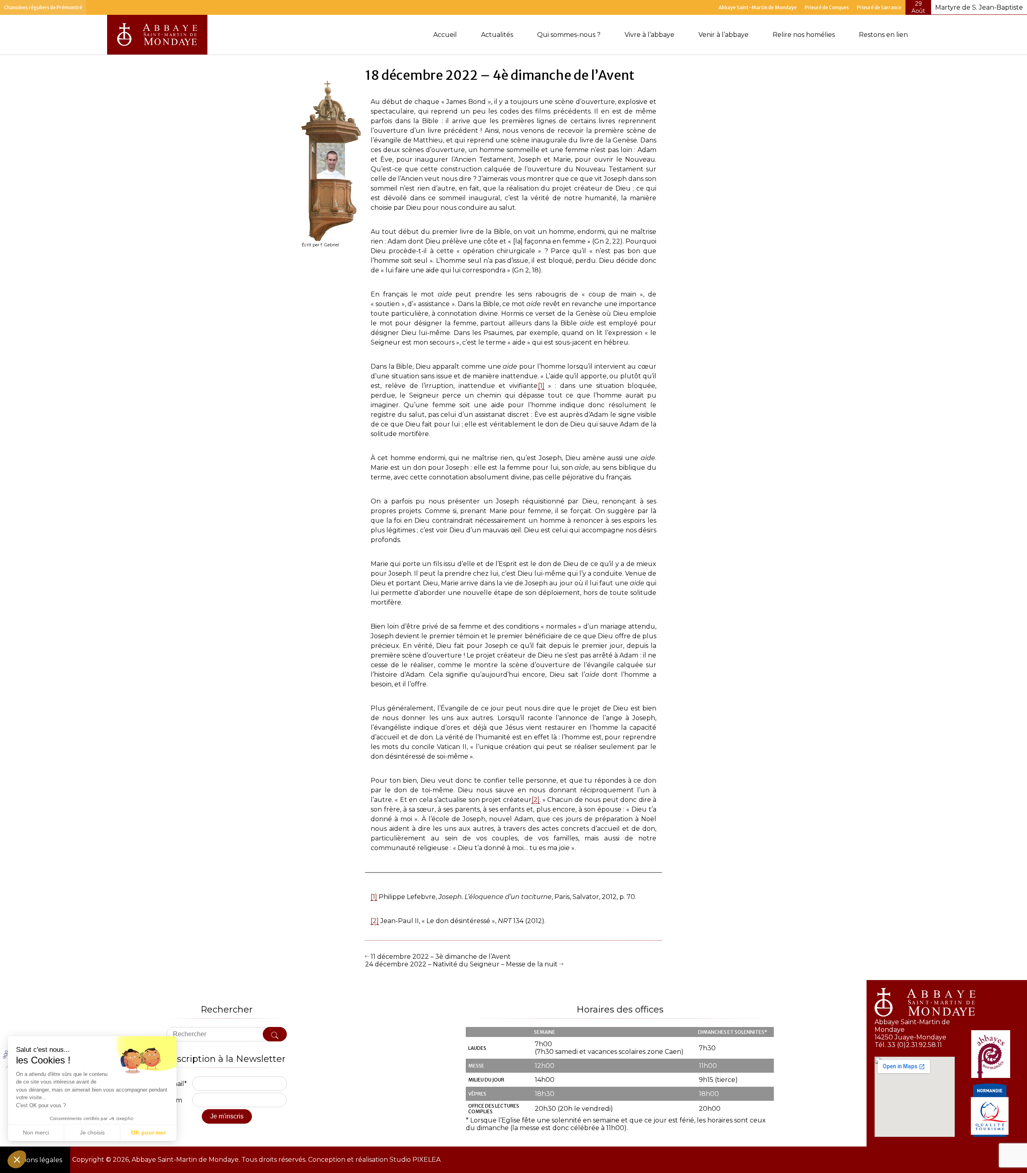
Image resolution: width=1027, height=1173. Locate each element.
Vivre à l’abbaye (649, 35)
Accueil (445, 35)
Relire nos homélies (804, 35)
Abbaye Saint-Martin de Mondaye (757, 7)
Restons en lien (883, 35)
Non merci (36, 1132)
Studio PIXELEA (414, 1160)
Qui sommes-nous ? (569, 35)
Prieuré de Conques (827, 7)
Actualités (497, 35)
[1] (541, 386)
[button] (16, 1159)
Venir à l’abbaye (723, 35)
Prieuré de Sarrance (879, 7)
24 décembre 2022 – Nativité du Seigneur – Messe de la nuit (462, 964)
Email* (176, 1084)
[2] (536, 800)
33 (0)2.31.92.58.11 (914, 1045)
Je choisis (92, 1132)
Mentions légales (35, 1160)
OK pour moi (148, 1132)
